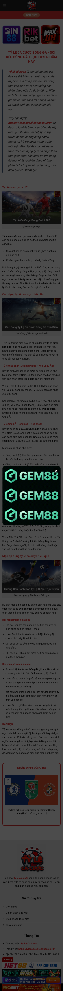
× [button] (56, 470)
